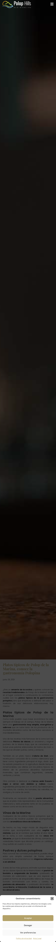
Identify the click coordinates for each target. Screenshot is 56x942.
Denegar (28, 925)
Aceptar (28, 918)
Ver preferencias (28, 932)
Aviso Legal (37, 938)
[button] (52, 898)
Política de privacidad (24, 938)
